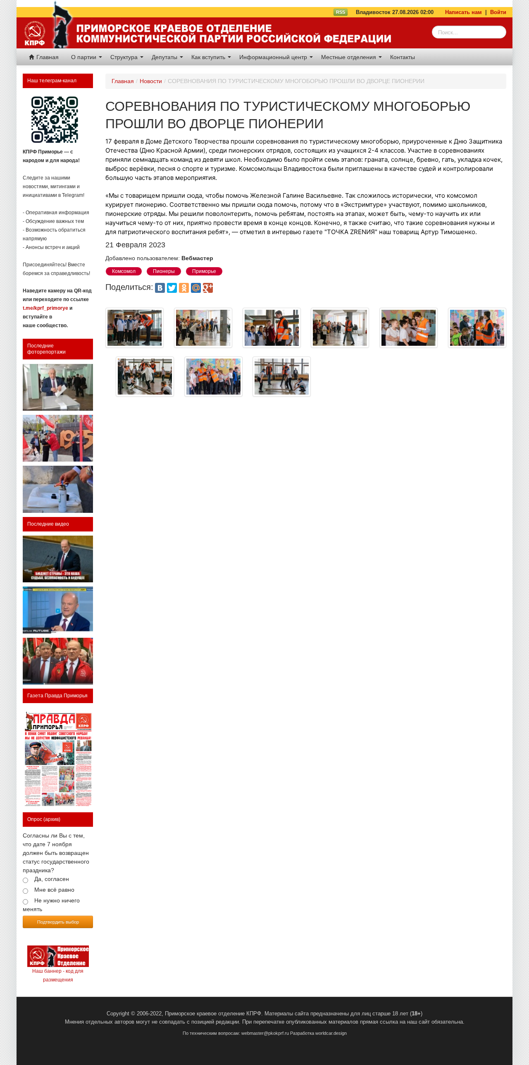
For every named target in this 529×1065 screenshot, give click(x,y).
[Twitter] (172, 288)
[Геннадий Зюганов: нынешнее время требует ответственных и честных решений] (58, 609)
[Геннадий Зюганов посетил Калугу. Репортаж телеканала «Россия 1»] (58, 661)
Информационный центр (274, 57)
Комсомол (124, 271)
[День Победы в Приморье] (58, 438)
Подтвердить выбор (58, 922)
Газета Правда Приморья (57, 696)
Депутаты (165, 57)
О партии (84, 57)
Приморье (204, 271)
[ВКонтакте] (160, 288)
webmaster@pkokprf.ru (265, 1033)
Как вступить (209, 57)
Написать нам (463, 12)
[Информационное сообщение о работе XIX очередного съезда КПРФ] (58, 387)
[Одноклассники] (184, 288)
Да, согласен (51, 879)
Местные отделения (349, 57)
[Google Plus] (208, 288)
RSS (340, 12)
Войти (498, 12)
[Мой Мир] (196, 288)
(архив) (51, 819)
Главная (47, 57)
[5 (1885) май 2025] (58, 758)
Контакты (402, 57)
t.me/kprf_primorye (45, 308)
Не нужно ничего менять (51, 904)
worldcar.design (331, 1033)
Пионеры (164, 271)
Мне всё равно (54, 889)
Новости (151, 81)
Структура (124, 57)
